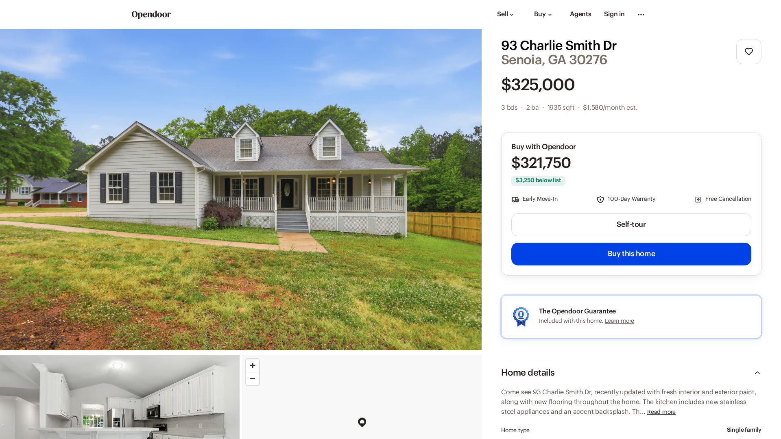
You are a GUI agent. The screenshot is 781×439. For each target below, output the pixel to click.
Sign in (614, 14)
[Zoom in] (252, 365)
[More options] (641, 15)
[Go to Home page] (151, 15)
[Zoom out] (252, 378)
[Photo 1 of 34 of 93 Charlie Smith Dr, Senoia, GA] (241, 189)
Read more (661, 412)
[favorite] (749, 51)
